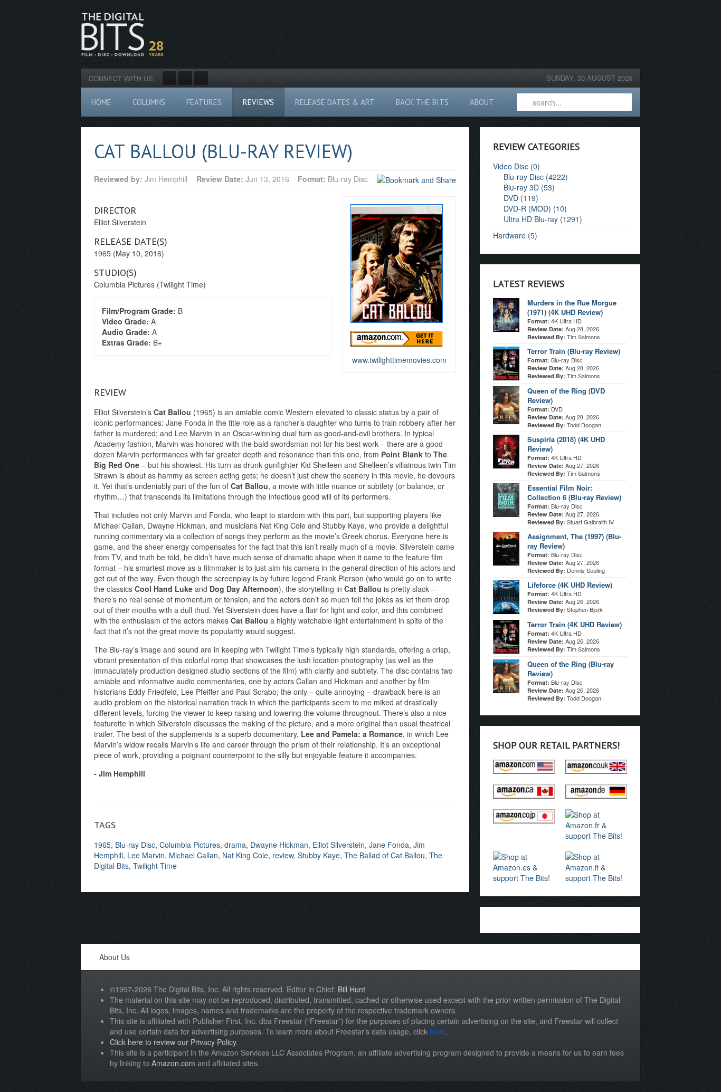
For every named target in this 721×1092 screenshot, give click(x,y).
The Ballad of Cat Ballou (384, 855)
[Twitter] (185, 78)
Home (101, 102)
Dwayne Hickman (279, 844)
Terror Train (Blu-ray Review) (573, 351)
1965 (102, 844)
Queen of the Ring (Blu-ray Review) (570, 668)
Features (204, 102)
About (482, 102)
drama (235, 844)
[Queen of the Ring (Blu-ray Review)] (506, 675)
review (282, 855)
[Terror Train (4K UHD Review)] (506, 635)
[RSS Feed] (201, 78)
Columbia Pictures (189, 844)
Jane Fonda (389, 844)
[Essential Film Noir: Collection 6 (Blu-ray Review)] (506, 499)
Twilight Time (155, 865)
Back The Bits (422, 102)
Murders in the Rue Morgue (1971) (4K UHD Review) (571, 307)
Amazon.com (173, 1063)
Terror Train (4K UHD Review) (574, 624)
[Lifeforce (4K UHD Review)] (506, 596)
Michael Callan (193, 855)
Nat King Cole (245, 855)
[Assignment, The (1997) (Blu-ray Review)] (506, 547)
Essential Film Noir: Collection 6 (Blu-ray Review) (574, 492)
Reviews (258, 102)
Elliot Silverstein (338, 844)
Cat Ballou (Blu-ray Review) (223, 151)
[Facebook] (169, 78)
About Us (114, 957)
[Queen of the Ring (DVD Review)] (506, 404)
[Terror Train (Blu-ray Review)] (506, 362)
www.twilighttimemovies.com (399, 360)
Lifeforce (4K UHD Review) (569, 585)
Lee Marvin (146, 855)
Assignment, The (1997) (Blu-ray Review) (574, 541)
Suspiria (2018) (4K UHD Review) (566, 444)
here (437, 1031)
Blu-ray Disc (135, 844)
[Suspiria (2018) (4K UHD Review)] (506, 450)
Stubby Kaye (319, 855)
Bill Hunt (351, 989)
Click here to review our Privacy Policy (173, 1042)
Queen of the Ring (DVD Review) (566, 395)
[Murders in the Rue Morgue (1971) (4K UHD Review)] (506, 314)
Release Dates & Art (335, 102)
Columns (148, 102)
